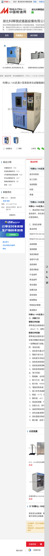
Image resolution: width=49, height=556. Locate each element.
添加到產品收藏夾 (9, 245)
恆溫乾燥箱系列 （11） (12, 171)
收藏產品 (8, 148)
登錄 (34, 2)
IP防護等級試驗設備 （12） (13, 175)
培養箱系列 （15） (10, 168)
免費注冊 (42, 2)
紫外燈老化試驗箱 (36, 516)
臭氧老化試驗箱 (35, 513)
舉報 (20, 148)
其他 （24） (8, 185)
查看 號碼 (6, 201)
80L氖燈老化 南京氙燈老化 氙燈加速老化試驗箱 (19, 68)
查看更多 (12, 215)
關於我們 (19, 550)
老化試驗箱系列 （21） (12, 178)
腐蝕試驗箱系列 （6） (11, 181)
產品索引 (6, 242)
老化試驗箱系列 (18, 76)
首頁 (1, 76)
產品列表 (8, 76)
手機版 (6, 2)
